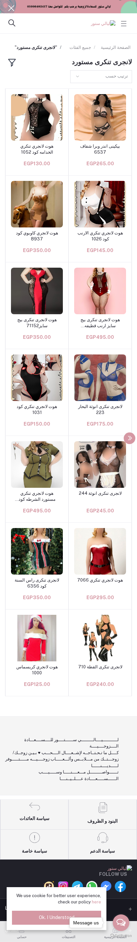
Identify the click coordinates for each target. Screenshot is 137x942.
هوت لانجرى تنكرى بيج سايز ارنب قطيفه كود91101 (100, 323)
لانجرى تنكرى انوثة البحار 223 (100, 409)
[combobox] (101, 76)
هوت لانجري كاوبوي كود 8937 (37, 235)
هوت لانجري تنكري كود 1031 (37, 409)
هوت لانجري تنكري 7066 (100, 580)
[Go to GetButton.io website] (121, 935)
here (96, 901)
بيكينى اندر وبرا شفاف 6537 (100, 149)
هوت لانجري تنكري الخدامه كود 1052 (37, 149)
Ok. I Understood (56, 917)
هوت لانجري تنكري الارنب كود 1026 (100, 235)
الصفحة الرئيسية (116, 47)
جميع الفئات (80, 47)
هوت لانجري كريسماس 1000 (37, 669)
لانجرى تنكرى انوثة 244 (100, 493)
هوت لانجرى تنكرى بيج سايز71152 (37, 322)
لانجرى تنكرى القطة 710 (100, 666)
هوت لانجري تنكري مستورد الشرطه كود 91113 (37, 496)
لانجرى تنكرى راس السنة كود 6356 (37, 583)
